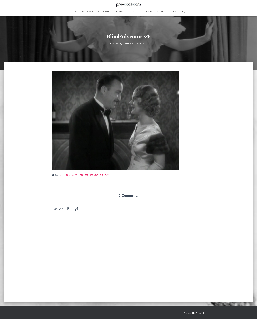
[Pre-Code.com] (128, 4)
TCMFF (175, 12)
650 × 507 (94, 175)
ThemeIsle (200, 313)
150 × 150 (63, 175)
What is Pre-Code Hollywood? (95, 12)
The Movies (120, 12)
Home (75, 12)
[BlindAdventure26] (115, 120)
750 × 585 (84, 175)
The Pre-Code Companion (157, 12)
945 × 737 (104, 175)
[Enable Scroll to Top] (251, 313)
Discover (136, 12)
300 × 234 (73, 175)
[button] (109, 12)
